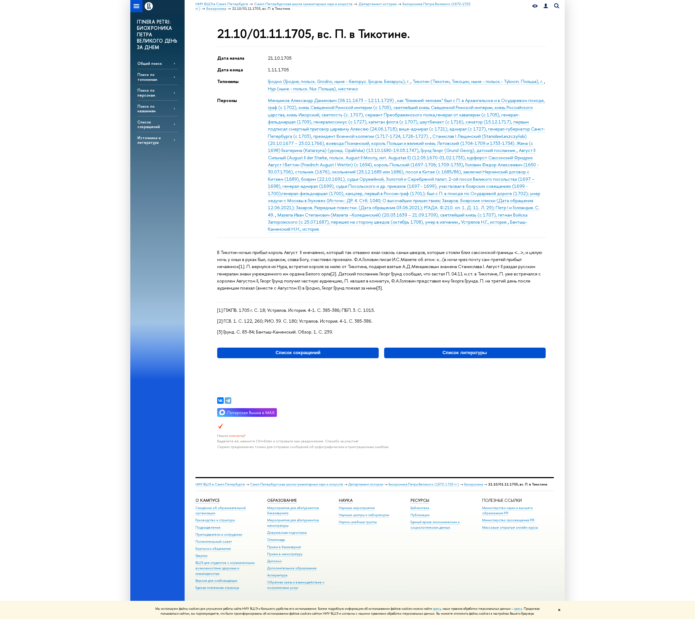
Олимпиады (276, 539)
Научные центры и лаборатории (364, 515)
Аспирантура (277, 575)
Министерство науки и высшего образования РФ (507, 511)
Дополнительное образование (292, 568)
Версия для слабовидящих (216, 580)
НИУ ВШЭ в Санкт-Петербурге (220, 484)
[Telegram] (228, 400)
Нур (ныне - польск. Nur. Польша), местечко (313, 88)
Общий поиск (149, 63)
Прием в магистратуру (284, 554)
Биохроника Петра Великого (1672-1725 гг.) (423, 484)
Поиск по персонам (146, 92)
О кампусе (207, 500)
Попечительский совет (213, 541)
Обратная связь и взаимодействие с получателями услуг (295, 585)
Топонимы (228, 81)
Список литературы (465, 352)
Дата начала (230, 58)
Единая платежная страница (217, 587)
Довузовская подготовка (287, 532)
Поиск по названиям (146, 108)
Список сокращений (148, 124)
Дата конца (230, 69)
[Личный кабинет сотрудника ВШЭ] (546, 6)
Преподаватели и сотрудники (218, 534)
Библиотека (419, 508)
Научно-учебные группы (358, 522)
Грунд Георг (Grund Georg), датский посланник (469, 150)
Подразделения (207, 527)
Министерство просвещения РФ (508, 520)
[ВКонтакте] (220, 400)
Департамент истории (365, 484)
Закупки (201, 555)
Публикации (419, 515)
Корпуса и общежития (213, 548)
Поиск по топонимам (147, 77)
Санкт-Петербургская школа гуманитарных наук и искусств (296, 484)
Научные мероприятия (357, 508)
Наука (346, 500)
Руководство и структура (215, 520)
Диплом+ (274, 561)
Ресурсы (419, 500)
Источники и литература (149, 140)
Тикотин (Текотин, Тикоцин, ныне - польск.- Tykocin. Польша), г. (478, 81)
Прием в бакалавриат (284, 547)
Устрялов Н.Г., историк (484, 222)
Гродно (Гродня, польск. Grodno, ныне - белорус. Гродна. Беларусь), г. (339, 81)
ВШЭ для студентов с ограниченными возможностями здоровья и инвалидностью (225, 568)
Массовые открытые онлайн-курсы (510, 527)
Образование (282, 500)
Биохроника (473, 484)
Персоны (227, 100)
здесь (437, 609)
